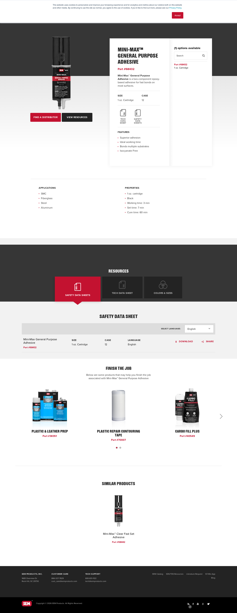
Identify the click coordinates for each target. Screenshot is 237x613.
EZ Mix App (210, 574)
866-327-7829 (57, 578)
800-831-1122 (90, 578)
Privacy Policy (175, 7)
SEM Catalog (157, 574)
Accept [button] (178, 15)
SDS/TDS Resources (174, 574)
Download (185, 342)
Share (209, 342)
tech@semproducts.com (95, 581)
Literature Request (194, 574)
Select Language (170, 329)
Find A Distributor (46, 117)
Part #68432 (126, 69)
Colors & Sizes (163, 293)
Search (203, 55)
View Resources (77, 117)
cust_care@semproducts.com (64, 581)
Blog (213, 578)
